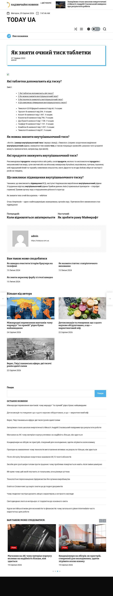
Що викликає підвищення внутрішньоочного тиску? (42, 102)
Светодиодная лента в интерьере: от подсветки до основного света (37, 501)
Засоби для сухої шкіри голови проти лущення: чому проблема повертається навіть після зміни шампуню (54, 464)
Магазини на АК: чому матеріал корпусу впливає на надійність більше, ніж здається (45, 435)
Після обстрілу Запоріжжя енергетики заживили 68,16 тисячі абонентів (39, 457)
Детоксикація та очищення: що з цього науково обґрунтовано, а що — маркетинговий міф (80, 325)
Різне (13, 548)
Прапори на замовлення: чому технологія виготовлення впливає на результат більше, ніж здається (52, 449)
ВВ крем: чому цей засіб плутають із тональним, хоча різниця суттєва (38, 472)
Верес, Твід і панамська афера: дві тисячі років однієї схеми (33, 420)
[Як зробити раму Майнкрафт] (109, 298)
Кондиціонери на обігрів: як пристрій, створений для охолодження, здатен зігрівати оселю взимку (51, 442)
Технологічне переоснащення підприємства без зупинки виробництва (38, 479)
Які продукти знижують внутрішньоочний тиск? (40, 99)
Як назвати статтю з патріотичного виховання (78, 264)
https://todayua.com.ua (40, 241)
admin (14, 60)
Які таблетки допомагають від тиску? (36, 93)
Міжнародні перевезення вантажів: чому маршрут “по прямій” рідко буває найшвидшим (30, 325)
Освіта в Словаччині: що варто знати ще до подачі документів (35, 486)
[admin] (20, 239)
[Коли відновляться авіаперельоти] (3, 298)
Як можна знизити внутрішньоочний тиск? (38, 96)
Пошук (10, 387)
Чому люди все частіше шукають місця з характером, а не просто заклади (40, 494)
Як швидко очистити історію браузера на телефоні (30, 264)
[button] (101, 521)
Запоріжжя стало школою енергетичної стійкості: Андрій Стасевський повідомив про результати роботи (70, 4)
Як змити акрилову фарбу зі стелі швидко (30, 277)
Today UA (21, 20)
